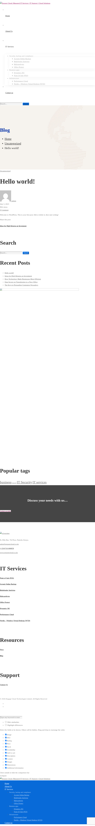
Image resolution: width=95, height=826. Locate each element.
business (5, 482)
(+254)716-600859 (7, 548)
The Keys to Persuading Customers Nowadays (21, 285)
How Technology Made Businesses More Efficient (23, 279)
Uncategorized (13, 143)
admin (13, 201)
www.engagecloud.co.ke (9, 553)
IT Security (24, 482)
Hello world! (9, 273)
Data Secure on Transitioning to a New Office (21, 282)
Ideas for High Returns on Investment (18, 276)
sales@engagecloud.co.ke (9, 544)
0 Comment (4, 210)
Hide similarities (13, 722)
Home (8, 138)
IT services (40, 482)
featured (14, 483)
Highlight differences (15, 725)
